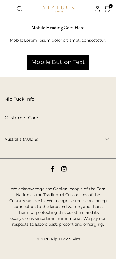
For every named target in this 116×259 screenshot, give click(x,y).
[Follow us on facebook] (52, 168)
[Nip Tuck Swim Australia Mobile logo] (58, 9)
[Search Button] (19, 9)
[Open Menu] (9, 9)
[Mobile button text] (58, 47)
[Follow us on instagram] (64, 168)
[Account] (97, 9)
